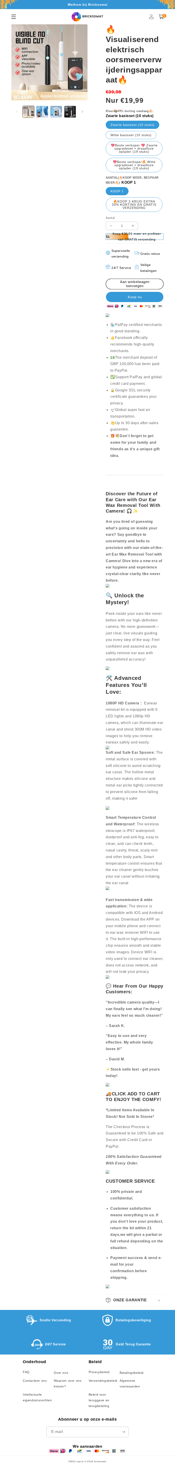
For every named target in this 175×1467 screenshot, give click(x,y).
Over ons (61, 1372)
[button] (161, 17)
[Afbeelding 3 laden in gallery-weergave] (56, 112)
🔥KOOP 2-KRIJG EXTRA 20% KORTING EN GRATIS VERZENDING (134, 205)
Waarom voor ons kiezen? (67, 1383)
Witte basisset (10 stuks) (131, 135)
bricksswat (100, 1461)
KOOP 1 (117, 191)
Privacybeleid (99, 1372)
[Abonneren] (123, 1432)
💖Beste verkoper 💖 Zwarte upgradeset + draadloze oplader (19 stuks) (134, 148)
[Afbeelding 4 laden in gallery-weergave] (70, 112)
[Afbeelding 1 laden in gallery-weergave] (28, 112)
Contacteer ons (35, 1380)
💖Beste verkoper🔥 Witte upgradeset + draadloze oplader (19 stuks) (134, 165)
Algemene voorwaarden (130, 1383)
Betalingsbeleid (132, 1372)
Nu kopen (135, 297)
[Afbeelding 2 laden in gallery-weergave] (42, 112)
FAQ (26, 1372)
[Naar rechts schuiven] (82, 112)
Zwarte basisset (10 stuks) (132, 125)
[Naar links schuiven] (16, 112)
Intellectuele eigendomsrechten (37, 1397)
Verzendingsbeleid (103, 1380)
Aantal (110, 218)
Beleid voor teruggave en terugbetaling (99, 1400)
